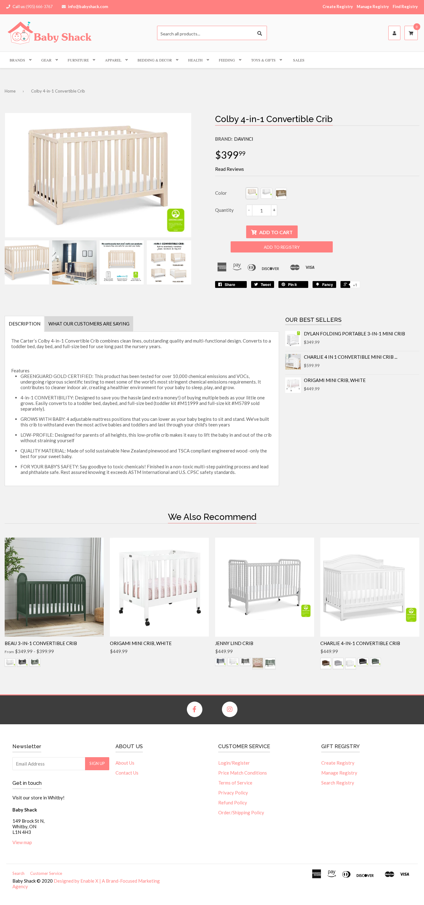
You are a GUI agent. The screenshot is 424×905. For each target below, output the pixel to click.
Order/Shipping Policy (241, 812)
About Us (124, 763)
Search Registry (337, 782)
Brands (17, 59)
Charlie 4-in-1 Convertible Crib (360, 643)
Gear (46, 59)
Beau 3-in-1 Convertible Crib (41, 643)
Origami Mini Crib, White (335, 380)
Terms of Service (235, 782)
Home (10, 91)
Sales (298, 59)
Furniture (78, 59)
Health (195, 59)
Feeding (227, 59)
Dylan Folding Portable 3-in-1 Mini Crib (354, 333)
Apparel (113, 59)
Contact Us (126, 772)
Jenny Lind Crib (234, 643)
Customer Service (46, 873)
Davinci (243, 139)
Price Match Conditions (242, 772)
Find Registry (405, 6)
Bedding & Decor (155, 59)
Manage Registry (373, 6)
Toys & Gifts (263, 59)
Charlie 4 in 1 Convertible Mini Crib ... (350, 357)
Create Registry (338, 6)
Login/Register (234, 763)
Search (18, 873)
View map (22, 842)
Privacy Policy (233, 792)
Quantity (224, 210)
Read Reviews (229, 169)
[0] (411, 33)
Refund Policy (232, 802)
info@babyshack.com (88, 6)
